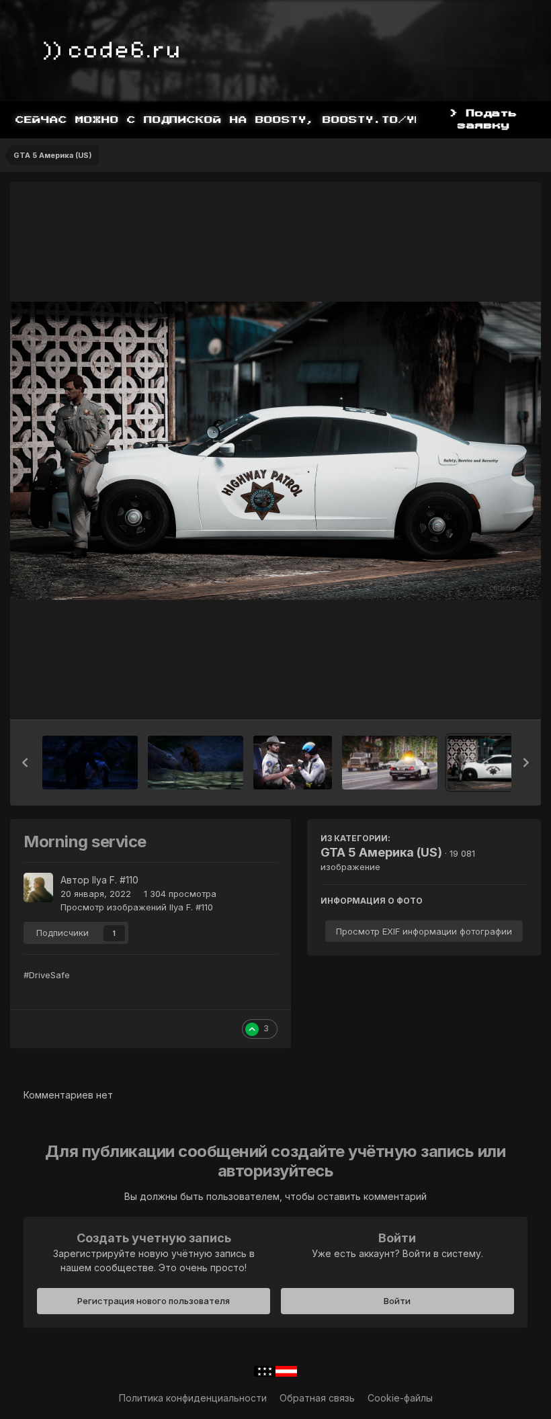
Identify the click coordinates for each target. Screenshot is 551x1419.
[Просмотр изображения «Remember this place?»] (90, 762)
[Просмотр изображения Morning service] (495, 762)
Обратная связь (317, 1398)
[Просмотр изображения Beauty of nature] (195, 762)
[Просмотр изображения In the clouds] (389, 762)
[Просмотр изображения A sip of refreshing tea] (292, 762)
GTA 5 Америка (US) (381, 852)
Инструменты (480, 695)
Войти (397, 1300)
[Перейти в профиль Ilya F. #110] (38, 887)
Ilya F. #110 (115, 880)
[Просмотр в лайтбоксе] (275, 451)
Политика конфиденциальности (193, 1398)
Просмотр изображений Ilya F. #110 (136, 907)
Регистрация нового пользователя (153, 1300)
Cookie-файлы (400, 1398)
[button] (25, 762)
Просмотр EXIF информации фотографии (424, 931)
